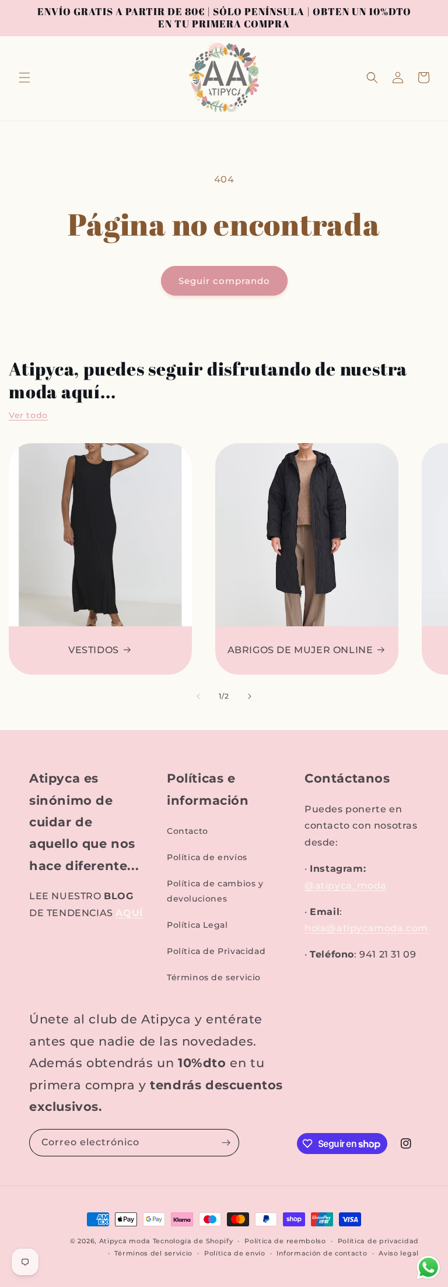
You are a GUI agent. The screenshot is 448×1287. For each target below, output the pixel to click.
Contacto (187, 831)
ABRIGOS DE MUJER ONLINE (300, 649)
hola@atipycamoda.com (366, 928)
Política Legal (197, 925)
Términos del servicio (153, 1253)
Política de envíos (207, 857)
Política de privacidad (378, 1241)
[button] (24, 77)
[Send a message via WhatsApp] (428, 1267)
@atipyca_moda (345, 885)
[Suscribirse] (226, 1142)
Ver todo (28, 415)
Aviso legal (399, 1253)
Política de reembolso (285, 1241)
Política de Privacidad (216, 951)
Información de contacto (321, 1253)
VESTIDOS (93, 649)
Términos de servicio (214, 977)
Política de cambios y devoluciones (215, 890)
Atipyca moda (126, 1241)
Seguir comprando (224, 280)
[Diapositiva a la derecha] (249, 696)
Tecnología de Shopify (193, 1241)
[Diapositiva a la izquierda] (198, 696)
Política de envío (234, 1253)
